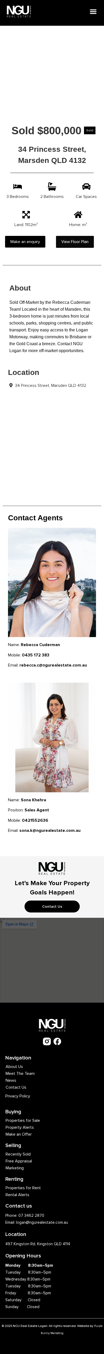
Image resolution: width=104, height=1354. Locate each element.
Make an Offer (19, 1134)
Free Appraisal (19, 1161)
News (11, 1080)
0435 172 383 (35, 655)
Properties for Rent (23, 1188)
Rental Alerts (17, 1194)
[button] (93, 11)
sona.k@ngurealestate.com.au (50, 830)
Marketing (15, 1168)
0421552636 (35, 820)
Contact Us (16, 1087)
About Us (14, 1066)
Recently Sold (18, 1154)
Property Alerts (20, 1127)
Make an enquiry (25, 241)
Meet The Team (20, 1073)
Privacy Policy (17, 1096)
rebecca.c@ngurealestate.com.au (53, 665)
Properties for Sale (23, 1120)
